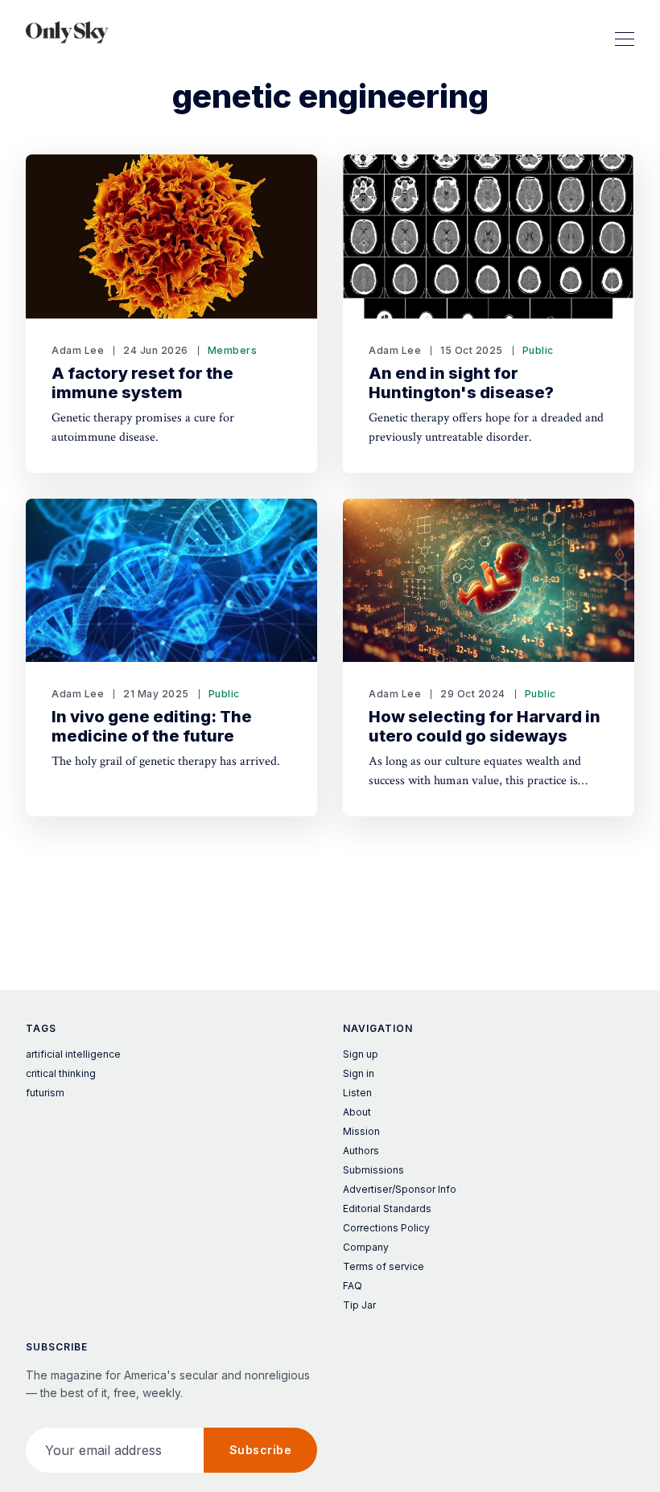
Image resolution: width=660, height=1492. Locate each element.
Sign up (360, 1054)
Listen (357, 1093)
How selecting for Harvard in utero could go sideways (484, 726)
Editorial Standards (387, 1208)
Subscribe (260, 1450)
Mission (361, 1131)
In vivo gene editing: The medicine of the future (152, 726)
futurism (45, 1093)
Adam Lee (78, 350)
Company (366, 1247)
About (357, 1112)
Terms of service (383, 1266)
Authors (361, 1151)
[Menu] (624, 32)
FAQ (352, 1286)
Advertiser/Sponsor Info (399, 1189)
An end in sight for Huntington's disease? (461, 383)
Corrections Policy (386, 1228)
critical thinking (61, 1073)
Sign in (358, 1073)
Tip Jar (359, 1305)
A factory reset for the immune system (142, 383)
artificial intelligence (73, 1054)
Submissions (373, 1170)
